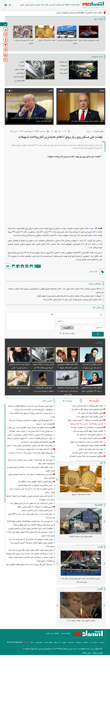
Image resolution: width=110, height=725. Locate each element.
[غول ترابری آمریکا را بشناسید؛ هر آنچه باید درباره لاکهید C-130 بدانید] (67, 378)
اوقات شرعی (48, 642)
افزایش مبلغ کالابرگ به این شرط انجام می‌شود (86, 423)
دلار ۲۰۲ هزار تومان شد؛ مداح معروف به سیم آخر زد (34, 449)
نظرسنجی (38, 642)
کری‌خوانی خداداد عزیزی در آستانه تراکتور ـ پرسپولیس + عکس (30, 434)
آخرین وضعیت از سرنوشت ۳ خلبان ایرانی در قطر (85, 420)
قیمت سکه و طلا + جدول (47, 40)
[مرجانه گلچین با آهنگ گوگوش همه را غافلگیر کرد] (80, 108)
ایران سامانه (86, 652)
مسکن (32, 4)
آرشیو (64, 642)
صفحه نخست (75, 4)
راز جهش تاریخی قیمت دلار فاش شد (90, 434)
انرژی (22, 4)
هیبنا (91, 228)
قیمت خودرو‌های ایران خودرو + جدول (67, 42)
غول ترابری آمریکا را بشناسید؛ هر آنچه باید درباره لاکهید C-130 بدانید (67, 391)
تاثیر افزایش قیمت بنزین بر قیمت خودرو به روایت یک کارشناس (78, 538)
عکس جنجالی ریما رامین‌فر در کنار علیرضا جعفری (35, 485)
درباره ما (101, 642)
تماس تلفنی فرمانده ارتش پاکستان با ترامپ (37, 510)
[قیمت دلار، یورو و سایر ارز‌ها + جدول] (22, 32)
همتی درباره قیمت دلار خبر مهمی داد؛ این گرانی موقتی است (31, 503)
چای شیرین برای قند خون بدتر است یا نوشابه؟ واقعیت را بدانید (30, 406)
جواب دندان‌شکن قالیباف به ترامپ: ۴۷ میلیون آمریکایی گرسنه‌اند (30, 438)
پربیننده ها (67, 401)
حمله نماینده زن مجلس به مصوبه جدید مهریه (86, 441)
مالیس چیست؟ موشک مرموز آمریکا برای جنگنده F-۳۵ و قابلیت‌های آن (43, 368)
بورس (27, 4)
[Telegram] (22, 266)
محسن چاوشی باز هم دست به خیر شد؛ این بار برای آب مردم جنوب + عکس (92, 368)
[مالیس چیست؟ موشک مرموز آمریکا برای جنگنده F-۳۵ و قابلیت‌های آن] (43, 355)
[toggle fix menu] (3, 24)
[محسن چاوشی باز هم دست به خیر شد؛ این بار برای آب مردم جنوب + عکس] (91, 355)
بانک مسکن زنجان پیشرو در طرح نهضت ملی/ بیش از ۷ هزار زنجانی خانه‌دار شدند (72, 299)
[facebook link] (5, 39)
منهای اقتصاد (99, 131)
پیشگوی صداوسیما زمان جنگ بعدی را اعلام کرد (86, 456)
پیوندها (78, 642)
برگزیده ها (94, 401)
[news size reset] (64, 131)
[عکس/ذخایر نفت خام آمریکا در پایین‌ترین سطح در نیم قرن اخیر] (29, 108)
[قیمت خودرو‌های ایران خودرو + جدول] (66, 32)
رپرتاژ (89, 131)
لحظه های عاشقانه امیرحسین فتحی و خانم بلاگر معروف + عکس (67, 368)
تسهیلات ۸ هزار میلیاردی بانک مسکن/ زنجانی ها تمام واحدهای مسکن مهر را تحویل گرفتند (69, 296)
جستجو (71, 642)
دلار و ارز (52, 4)
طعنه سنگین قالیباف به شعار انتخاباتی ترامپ (87, 405)
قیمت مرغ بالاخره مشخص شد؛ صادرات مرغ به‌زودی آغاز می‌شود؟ (29, 553)
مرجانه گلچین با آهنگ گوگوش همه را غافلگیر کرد (85, 121)
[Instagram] (26, 266)
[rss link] (5, 60)
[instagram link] (5, 34)
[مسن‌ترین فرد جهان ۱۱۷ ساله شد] (19, 378)
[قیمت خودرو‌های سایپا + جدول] (88, 32)
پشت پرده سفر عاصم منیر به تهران (90, 449)
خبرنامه (85, 642)
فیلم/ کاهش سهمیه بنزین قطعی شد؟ (90, 445)
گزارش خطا (31, 266)
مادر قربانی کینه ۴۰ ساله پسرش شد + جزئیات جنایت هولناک (31, 431)
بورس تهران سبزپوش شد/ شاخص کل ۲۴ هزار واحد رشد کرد (31, 539)
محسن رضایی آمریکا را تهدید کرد (91, 438)
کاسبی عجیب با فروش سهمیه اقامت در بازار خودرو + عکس (78, 580)
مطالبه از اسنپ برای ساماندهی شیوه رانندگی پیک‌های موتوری (30, 528)
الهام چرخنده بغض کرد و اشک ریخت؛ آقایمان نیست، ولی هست (30, 427)
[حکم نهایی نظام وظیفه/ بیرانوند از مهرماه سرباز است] (43, 378)
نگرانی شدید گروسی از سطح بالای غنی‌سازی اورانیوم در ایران (79, 12)
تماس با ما (93, 642)
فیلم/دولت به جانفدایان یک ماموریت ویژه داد (87, 427)
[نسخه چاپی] (48, 131)
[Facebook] (17, 266)
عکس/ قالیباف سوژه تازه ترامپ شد (90, 413)
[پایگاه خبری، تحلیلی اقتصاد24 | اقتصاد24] (89, 5)
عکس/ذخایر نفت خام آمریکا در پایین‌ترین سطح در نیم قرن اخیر (30, 120)
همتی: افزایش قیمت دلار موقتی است (89, 416)
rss (32, 642)
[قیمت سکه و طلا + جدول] (44, 32)
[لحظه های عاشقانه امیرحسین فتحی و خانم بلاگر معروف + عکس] (67, 355)
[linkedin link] (5, 54)
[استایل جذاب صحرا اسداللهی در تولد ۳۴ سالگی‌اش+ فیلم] (91, 378)
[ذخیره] (56, 131)
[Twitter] (13, 266)
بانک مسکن (93, 271)
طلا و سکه (44, 4)
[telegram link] (5, 29)
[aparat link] (5, 49)
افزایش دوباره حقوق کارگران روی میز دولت (88, 431)
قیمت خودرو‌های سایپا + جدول (89, 40)
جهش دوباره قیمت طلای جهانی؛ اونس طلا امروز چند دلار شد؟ (30, 550)
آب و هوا (57, 642)
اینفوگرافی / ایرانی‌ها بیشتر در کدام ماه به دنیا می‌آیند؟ (33, 409)
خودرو (38, 4)
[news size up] (69, 131)
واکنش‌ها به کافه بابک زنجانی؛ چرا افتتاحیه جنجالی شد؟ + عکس (30, 445)
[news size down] (60, 131)
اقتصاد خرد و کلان (62, 4)
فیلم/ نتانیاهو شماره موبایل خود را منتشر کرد (87, 409)
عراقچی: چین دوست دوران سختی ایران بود (87, 452)
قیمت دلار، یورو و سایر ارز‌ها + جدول (23, 42)
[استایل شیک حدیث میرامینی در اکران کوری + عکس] (19, 355)
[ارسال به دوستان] (52, 131)
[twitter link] (5, 44)
